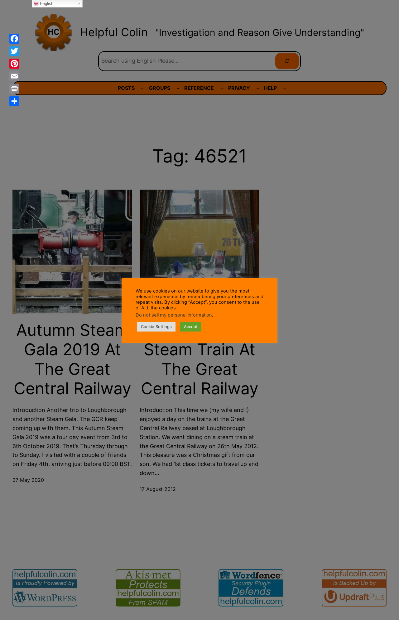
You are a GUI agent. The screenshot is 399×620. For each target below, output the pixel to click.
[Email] (14, 76)
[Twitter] (14, 51)
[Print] (14, 88)
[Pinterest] (14, 63)
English (46, 3)
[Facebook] (14, 38)
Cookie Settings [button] (156, 326)
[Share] (14, 101)
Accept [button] (191, 326)
